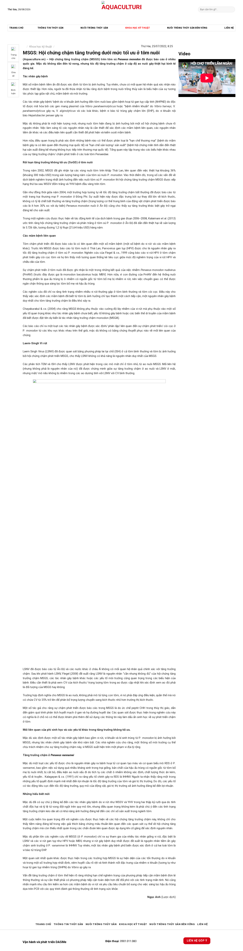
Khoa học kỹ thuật (137, 28)
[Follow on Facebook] (34, 9)
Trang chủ (16, 28)
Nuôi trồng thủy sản (94, 28)
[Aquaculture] (121, 9)
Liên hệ (229, 28)
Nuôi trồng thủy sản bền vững (187, 28)
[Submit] (232, 9)
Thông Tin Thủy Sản (50, 28)
